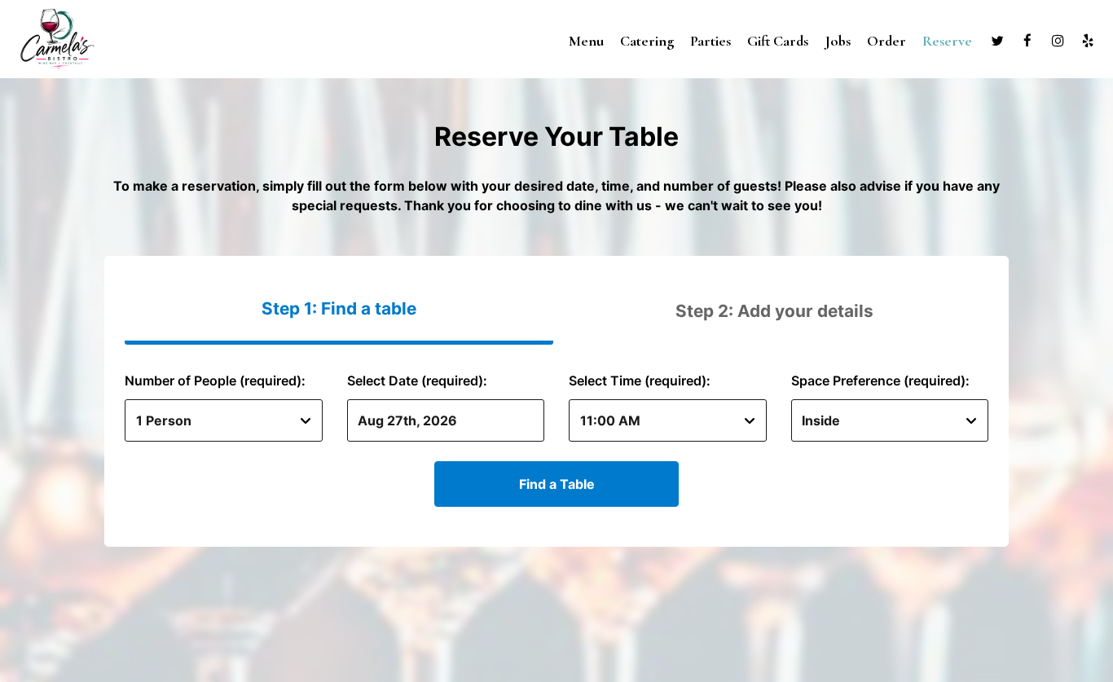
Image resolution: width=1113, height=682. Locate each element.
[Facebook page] (1027, 41)
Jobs (838, 41)
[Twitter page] (997, 41)
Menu (586, 41)
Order (886, 41)
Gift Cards (777, 41)
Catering (647, 41)
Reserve (947, 41)
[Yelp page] (1088, 41)
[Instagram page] (1058, 41)
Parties (710, 41)
